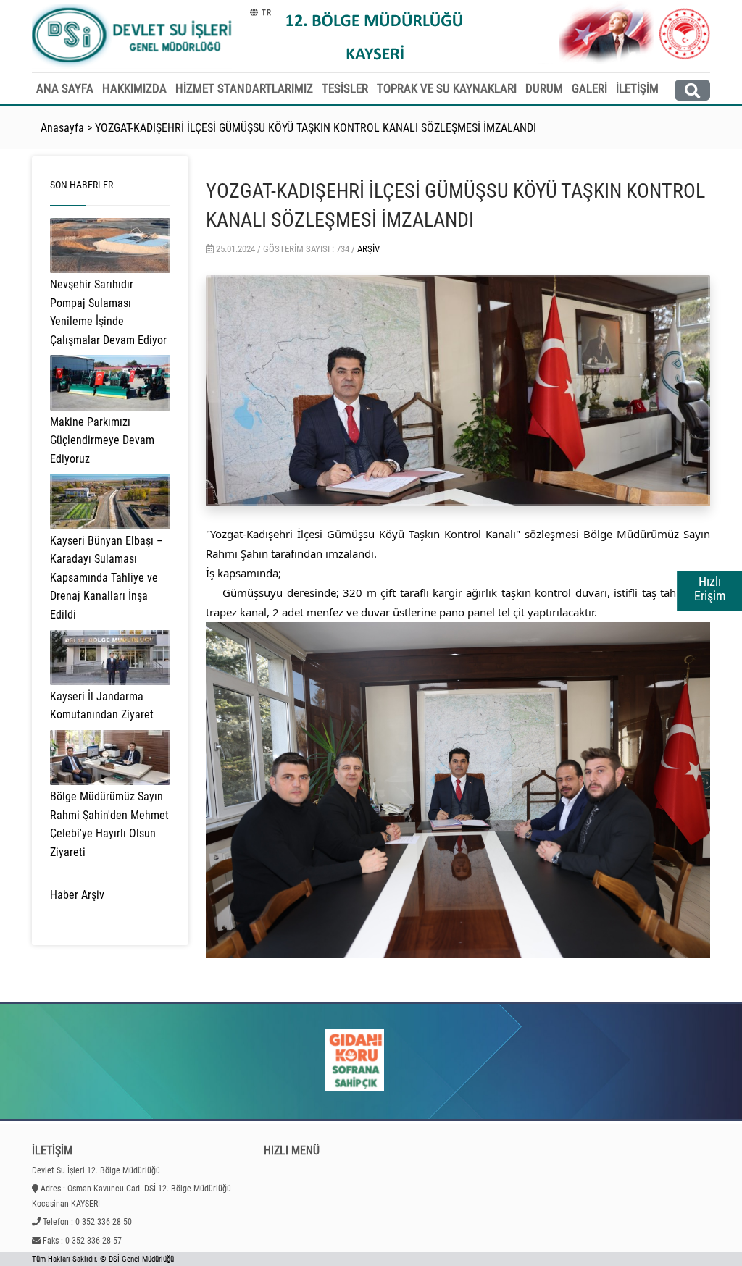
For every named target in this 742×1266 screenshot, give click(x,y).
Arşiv (368, 248)
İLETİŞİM (637, 88)
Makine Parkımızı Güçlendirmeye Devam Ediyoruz (102, 440)
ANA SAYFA (64, 88)
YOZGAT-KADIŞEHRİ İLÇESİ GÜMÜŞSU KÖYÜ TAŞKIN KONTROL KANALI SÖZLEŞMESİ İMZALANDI (315, 128)
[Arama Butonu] (692, 90)
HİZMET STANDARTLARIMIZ (244, 88)
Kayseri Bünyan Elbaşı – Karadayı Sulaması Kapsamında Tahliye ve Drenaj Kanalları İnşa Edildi (106, 577)
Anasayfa (62, 128)
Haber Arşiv (77, 895)
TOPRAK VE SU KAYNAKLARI (447, 88)
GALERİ (589, 88)
